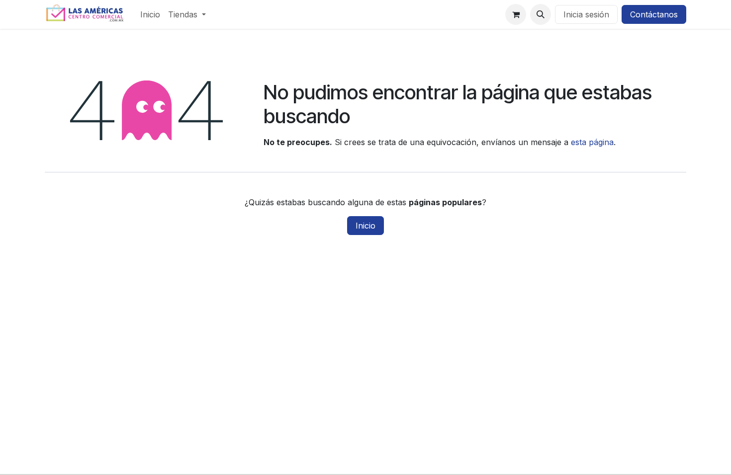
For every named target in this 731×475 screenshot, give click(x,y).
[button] (540, 14)
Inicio (365, 226)
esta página (592, 142)
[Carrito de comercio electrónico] (515, 14)
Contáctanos (654, 14)
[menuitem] (150, 14)
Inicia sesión (586, 14)
